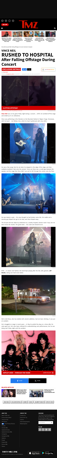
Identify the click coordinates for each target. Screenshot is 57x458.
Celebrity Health (39, 402)
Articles (3, 425)
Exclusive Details (16, 402)
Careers (22, 419)
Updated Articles (6, 429)
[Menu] (2, 28)
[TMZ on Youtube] (9, 21)
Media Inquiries (23, 423)
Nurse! (25, 402)
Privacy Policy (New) (6, 417)
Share (20, 380)
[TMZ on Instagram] (13, 21)
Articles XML (5, 427)
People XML (4, 442)
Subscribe (51, 422)
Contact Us (23, 415)
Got (5, 24)
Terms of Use (5, 419)
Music (30, 402)
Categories (4, 434)
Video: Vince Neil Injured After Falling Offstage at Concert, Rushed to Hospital (12, 110)
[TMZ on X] (6, 21)
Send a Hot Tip (23, 417)
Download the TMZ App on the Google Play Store (47, 453)
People (3, 440)
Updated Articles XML (7, 432)
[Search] (55, 28)
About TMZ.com (6, 415)
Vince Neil (6, 402)
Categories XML (5, 436)
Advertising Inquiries (25, 421)
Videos (3, 446)
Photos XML (4, 444)
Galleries (4, 438)
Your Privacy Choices (10, 423)
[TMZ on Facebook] (2, 21)
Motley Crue (49, 402)
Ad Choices (4, 421)
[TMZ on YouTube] (46, 429)
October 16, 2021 (10, 74)
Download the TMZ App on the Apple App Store (34, 453)
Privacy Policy (41, 419)
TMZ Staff (5, 72)
